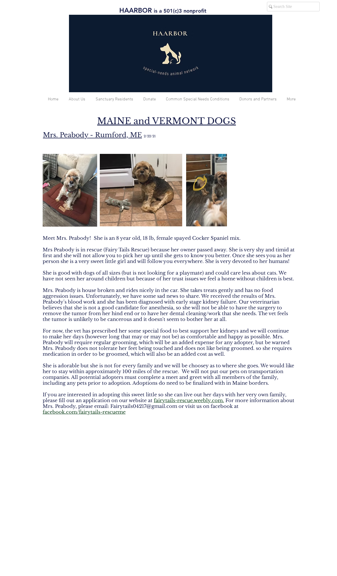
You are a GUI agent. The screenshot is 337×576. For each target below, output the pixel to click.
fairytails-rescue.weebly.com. (189, 400)
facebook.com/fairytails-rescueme (84, 412)
